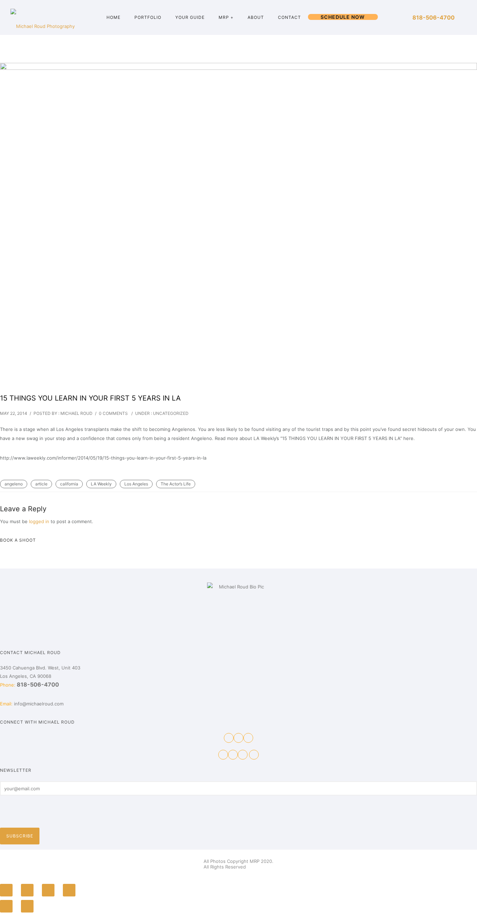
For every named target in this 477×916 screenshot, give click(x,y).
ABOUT (256, 17)
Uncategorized (171, 413)
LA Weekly (101, 483)
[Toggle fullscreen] (48, 890)
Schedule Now (343, 17)
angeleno (14, 483)
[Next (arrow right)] (27, 906)
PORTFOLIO (147, 17)
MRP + (226, 17)
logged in (39, 521)
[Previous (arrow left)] (6, 906)
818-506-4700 (433, 17)
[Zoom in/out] (69, 890)
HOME (113, 17)
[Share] (27, 890)
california (69, 483)
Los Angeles (136, 483)
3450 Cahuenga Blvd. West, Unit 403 (40, 667)
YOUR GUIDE (190, 17)
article (41, 483)
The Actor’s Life (176, 483)
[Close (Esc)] (6, 890)
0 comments (113, 413)
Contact (289, 17)
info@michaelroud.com (39, 703)
